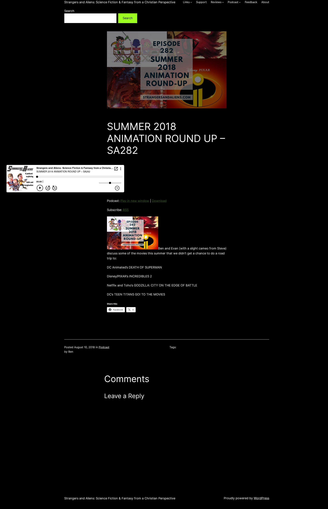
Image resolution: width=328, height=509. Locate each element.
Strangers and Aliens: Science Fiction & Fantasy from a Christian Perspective (119, 2)
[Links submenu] (191, 2)
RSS (126, 210)
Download (159, 201)
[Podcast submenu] (240, 2)
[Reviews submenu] (223, 2)
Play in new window (134, 201)
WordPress (261, 498)
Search (69, 11)
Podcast (104, 347)
